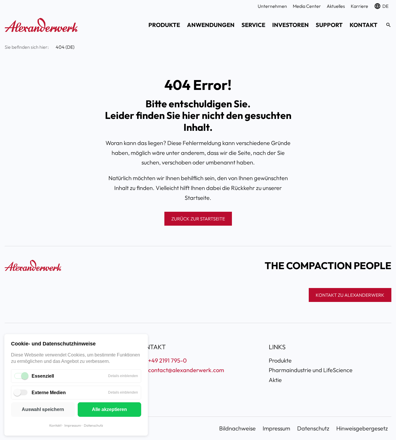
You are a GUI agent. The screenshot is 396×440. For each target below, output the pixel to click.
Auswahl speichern (43, 409)
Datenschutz (93, 425)
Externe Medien (49, 392)
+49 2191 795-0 (167, 360)
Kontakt (55, 425)
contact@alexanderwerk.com (186, 370)
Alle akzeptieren (109, 409)
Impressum (72, 425)
